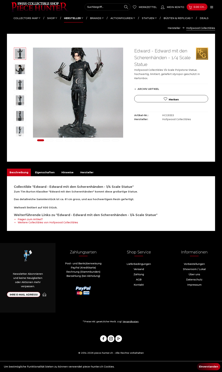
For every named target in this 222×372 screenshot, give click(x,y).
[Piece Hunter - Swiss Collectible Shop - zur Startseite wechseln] (38, 7)
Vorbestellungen (194, 264)
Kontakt (139, 284)
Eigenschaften (45, 172)
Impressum (194, 284)
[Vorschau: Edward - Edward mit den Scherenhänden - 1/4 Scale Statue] (20, 54)
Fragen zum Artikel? (30, 219)
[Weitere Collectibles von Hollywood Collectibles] (202, 54)
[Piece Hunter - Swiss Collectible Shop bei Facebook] (103, 339)
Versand (139, 269)
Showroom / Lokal (194, 269)
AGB (139, 279)
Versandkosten (131, 321)
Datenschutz (194, 279)
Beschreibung (19, 172)
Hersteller (86, 172)
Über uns (194, 274)
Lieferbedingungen (139, 264)
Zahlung (139, 274)
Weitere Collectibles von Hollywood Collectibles (47, 222)
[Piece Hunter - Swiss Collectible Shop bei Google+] (118, 339)
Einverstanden (208, 366)
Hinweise (67, 172)
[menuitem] (107, 6)
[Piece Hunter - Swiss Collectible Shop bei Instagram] (111, 339)
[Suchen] (126, 6)
